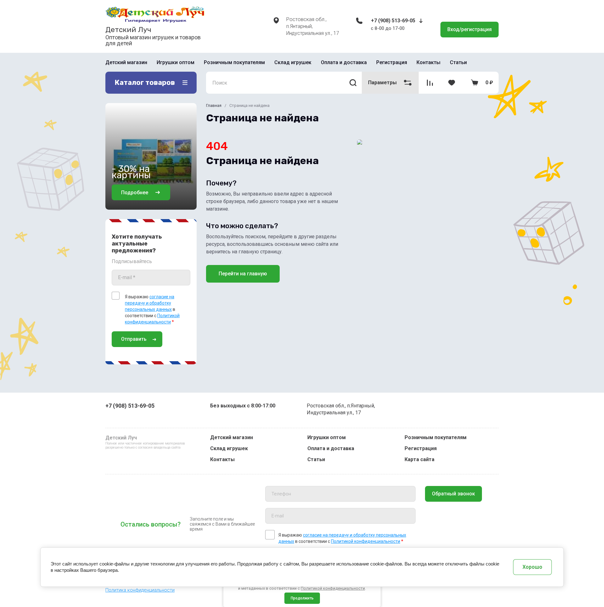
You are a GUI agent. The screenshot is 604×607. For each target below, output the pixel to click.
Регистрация (391, 62)
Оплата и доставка (344, 62)
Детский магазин (126, 62)
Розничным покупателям (234, 62)
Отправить (134, 339)
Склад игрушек (292, 62)
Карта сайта (419, 459)
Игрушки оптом (175, 62)
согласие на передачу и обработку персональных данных (149, 303)
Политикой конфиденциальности (365, 541)
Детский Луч (128, 29)
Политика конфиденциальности (140, 590)
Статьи (458, 62)
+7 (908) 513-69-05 (393, 21)
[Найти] (353, 83)
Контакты (428, 62)
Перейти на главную (243, 274)
